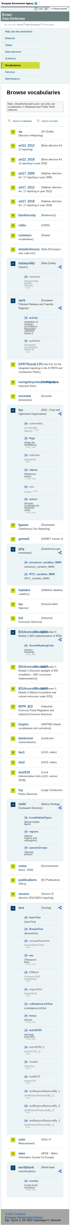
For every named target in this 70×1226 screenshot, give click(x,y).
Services (10, 72)
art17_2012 (26, 187)
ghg (21, 549)
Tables (8, 45)
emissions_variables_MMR (35, 562)
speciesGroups (35, 847)
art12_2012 (26, 145)
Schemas (10, 58)
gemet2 (23, 539)
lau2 (21, 762)
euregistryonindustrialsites (29, 382)
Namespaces (12, 78)
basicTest (34, 917)
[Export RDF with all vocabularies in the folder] (59, 267)
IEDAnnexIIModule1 (29, 632)
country (33, 1180)
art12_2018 (26, 159)
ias (20, 604)
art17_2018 (26, 201)
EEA (21, 3)
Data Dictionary (33, 25)
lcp (20, 790)
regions (33, 831)
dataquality (26, 263)
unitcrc (33, 499)
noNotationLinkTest (35, 1003)
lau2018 (24, 772)
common (25, 235)
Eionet (20, 25)
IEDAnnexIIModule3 (29, 666)
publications (27, 880)
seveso (23, 894)
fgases (23, 525)
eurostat (24, 396)
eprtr (21, 300)
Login (40, 8)
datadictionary (29, 249)
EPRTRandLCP (29, 364)
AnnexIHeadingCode (35, 645)
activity (33, 317)
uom (21, 1139)
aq (20, 131)
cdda (22, 225)
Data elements (13, 51)
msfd (22, 804)
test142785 (35, 1030)
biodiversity (27, 215)
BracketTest (35, 929)
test (21, 907)
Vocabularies (13, 65)
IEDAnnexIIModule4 (29, 688)
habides (24, 590)
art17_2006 (26, 173)
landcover (25, 738)
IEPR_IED (25, 706)
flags (32, 438)
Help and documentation (18, 31)
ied (20, 618)
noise (22, 866)
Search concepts (50, 121)
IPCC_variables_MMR (35, 574)
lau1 (21, 752)
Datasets (10, 38)
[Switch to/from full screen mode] (47, 9)
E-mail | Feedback (15, 1213)
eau (31, 955)
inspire (23, 724)
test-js (32, 1015)
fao (20, 410)
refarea (33, 469)
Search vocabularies (22, 121)
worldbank (26, 1167)
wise (21, 1153)
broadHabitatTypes (35, 817)
